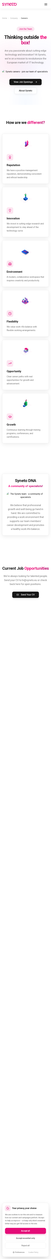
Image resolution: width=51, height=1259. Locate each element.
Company (14, 18)
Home (4, 18)
